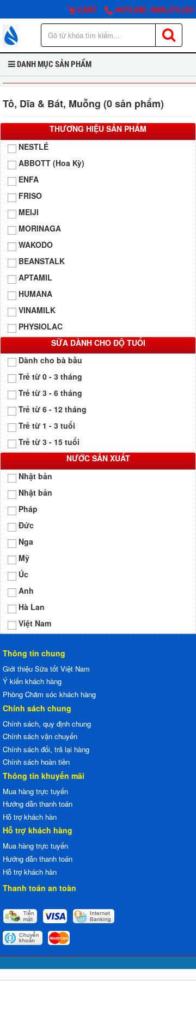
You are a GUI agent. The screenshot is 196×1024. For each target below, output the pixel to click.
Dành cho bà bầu (50, 360)
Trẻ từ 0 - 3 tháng (50, 376)
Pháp (28, 508)
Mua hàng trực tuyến (35, 791)
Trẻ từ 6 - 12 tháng (53, 409)
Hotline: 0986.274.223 (153, 10)
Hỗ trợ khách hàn (30, 817)
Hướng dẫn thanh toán (37, 804)
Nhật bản (35, 476)
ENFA (29, 179)
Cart (86, 10)
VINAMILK (37, 309)
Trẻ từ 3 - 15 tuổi (49, 441)
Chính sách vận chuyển (40, 736)
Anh (26, 590)
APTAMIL (35, 277)
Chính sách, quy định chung (47, 723)
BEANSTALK (42, 260)
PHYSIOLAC (41, 326)
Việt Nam (35, 623)
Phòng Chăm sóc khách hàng (49, 694)
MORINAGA (40, 228)
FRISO (30, 195)
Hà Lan (32, 606)
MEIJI (29, 211)
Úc (23, 574)
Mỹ (24, 557)
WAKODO (36, 244)
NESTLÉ (33, 146)
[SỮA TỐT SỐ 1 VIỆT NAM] (11, 33)
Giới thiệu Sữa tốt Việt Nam (46, 668)
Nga (26, 541)
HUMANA (35, 293)
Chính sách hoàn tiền (36, 762)
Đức (26, 525)
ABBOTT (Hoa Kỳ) (51, 162)
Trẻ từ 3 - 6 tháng (50, 392)
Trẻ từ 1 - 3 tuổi (47, 425)
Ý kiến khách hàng (32, 681)
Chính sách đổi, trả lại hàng (46, 749)
